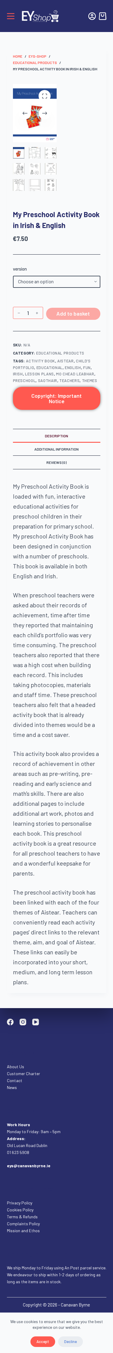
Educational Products (60, 353)
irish (18, 373)
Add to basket (73, 313)
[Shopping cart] (102, 16)
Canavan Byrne (75, 1304)
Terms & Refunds (22, 1216)
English (73, 367)
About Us (15, 1066)
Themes (89, 380)
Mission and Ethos (23, 1230)
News (12, 1087)
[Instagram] (23, 1022)
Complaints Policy (23, 1223)
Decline (70, 1341)
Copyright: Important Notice (56, 398)
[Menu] (10, 16)
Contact (15, 1080)
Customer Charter (23, 1073)
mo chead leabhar (75, 373)
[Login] (92, 16)
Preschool (24, 380)
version (20, 269)
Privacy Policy (19, 1202)
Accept (42, 1341)
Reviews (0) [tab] (56, 462)
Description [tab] (56, 436)
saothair (47, 380)
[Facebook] (10, 1022)
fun (87, 367)
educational (49, 367)
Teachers (69, 380)
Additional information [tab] (56, 449)
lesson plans (39, 373)
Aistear (65, 360)
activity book (40, 360)
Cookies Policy (20, 1209)
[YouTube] (35, 1022)
